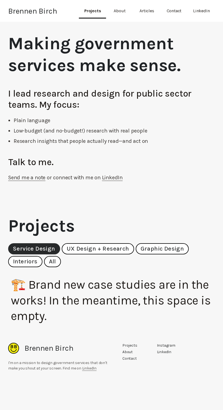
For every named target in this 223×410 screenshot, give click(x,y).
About (119, 10)
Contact (174, 10)
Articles (147, 10)
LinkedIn (201, 10)
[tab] (34, 248)
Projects (92, 10)
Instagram (166, 345)
